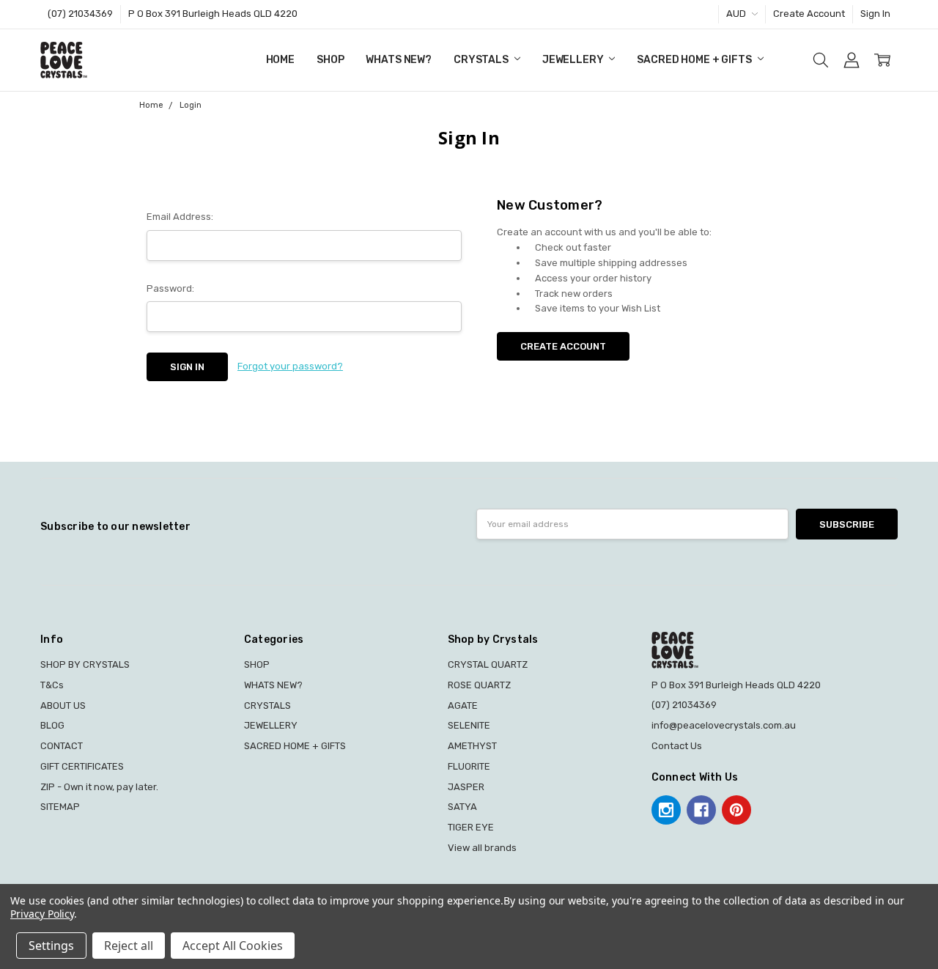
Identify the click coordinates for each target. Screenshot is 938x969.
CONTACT (61, 745)
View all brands (482, 847)
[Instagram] (666, 810)
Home (280, 60)
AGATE (463, 705)
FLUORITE (469, 766)
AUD (737, 13)
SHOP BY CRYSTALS (85, 664)
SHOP (330, 60)
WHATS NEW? (399, 60)
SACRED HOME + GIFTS (695, 60)
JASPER (466, 786)
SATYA (462, 806)
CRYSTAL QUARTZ (488, 664)
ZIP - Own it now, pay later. (99, 786)
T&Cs (52, 684)
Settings (51, 945)
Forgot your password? (290, 366)
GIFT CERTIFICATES (82, 766)
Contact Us (676, 745)
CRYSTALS (482, 60)
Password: (170, 288)
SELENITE (469, 725)
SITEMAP (60, 806)
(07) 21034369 (80, 13)
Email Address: (180, 216)
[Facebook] (701, 810)
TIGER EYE (471, 827)
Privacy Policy (42, 914)
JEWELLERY (574, 60)
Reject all (128, 945)
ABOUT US (63, 705)
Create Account (809, 13)
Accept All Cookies (232, 945)
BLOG (52, 725)
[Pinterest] (736, 810)
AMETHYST (472, 745)
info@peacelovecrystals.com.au (723, 725)
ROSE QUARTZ (479, 684)
